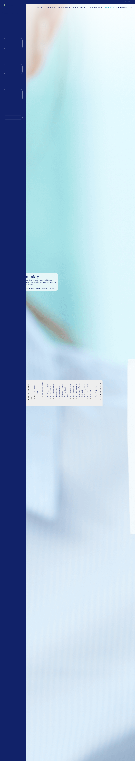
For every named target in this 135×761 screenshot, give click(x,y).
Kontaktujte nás (96, 391)
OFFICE (91, 390)
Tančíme (49, 8)
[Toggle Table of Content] (31, 398)
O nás (37, 8)
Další (82, 391)
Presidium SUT (48, 389)
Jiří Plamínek (51, 390)
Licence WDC (85, 389)
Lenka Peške (74, 390)
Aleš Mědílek (59, 390)
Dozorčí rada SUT (71, 388)
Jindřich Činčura (79, 388)
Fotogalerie (122, 8)
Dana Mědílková (76, 389)
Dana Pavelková (62, 389)
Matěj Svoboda (88, 388)
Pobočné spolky (43, 387)
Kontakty (109, 8)
